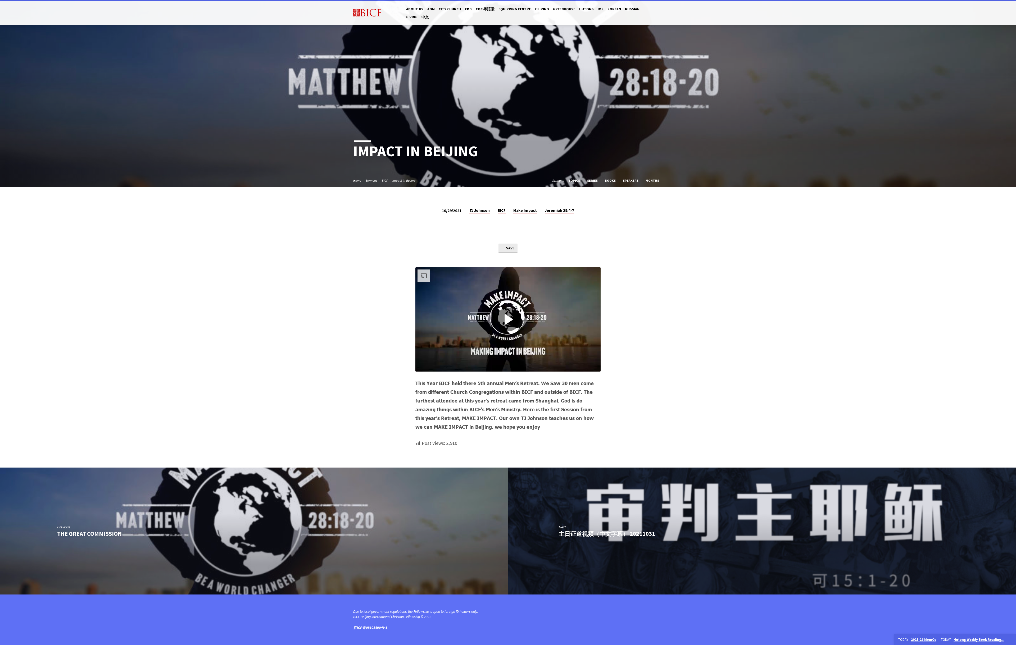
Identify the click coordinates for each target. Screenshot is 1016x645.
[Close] (1011, 640)
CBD (468, 9)
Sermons (371, 180)
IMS (601, 9)
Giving (412, 17)
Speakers (631, 180)
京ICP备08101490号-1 (370, 627)
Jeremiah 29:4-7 (559, 210)
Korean (614, 9)
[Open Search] (660, 13)
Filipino (542, 9)
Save (510, 247)
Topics (574, 180)
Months (653, 180)
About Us (414, 9)
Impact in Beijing (404, 180)
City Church (450, 9)
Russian (632, 9)
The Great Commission (89, 533)
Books (610, 180)
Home (357, 180)
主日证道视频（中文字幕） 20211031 (607, 533)
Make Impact (525, 210)
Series (592, 180)
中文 (425, 17)
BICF (385, 180)
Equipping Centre (514, 9)
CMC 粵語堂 (485, 9)
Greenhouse (564, 9)
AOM (431, 9)
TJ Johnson (479, 210)
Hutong (586, 9)
